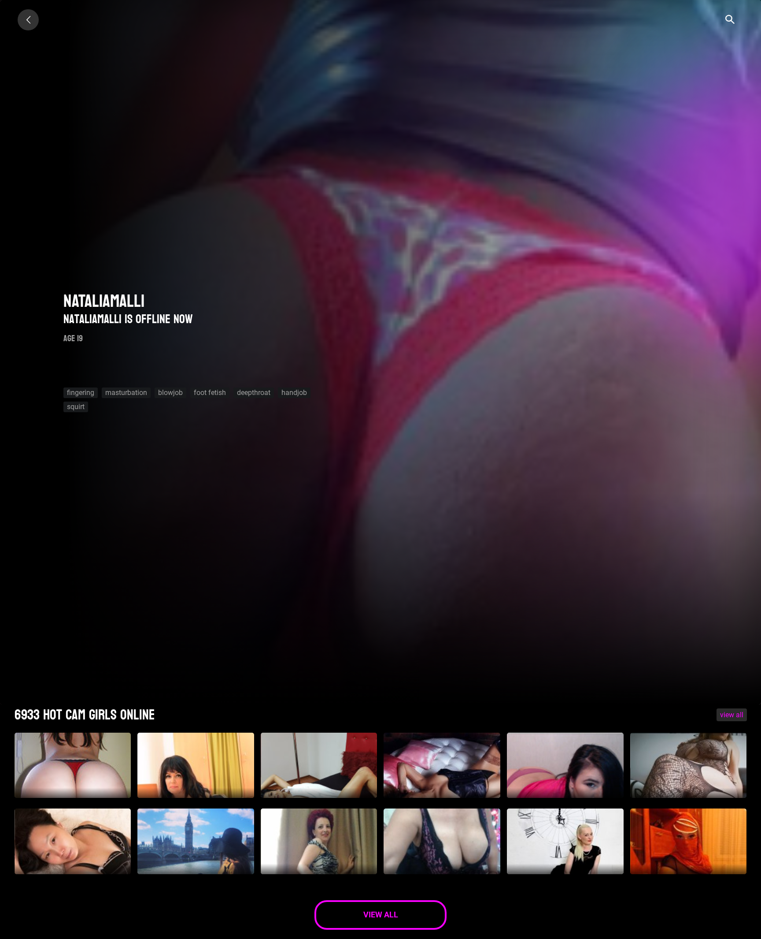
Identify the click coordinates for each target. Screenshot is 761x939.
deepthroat (253, 392)
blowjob (170, 392)
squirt (76, 406)
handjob (294, 392)
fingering (80, 392)
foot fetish (210, 392)
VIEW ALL (731, 715)
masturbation (126, 392)
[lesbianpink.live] (28, 20)
